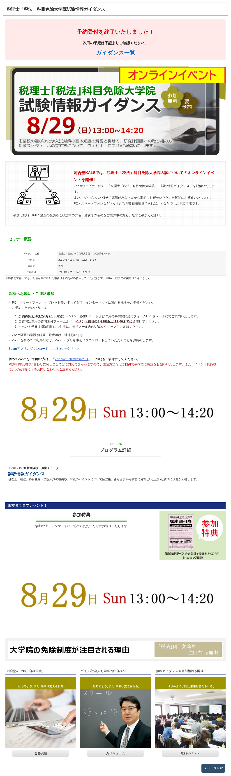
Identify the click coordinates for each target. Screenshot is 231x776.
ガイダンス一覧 (115, 53)
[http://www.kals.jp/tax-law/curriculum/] (115, 712)
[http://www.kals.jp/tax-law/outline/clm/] (115, 649)
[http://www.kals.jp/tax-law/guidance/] (190, 712)
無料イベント (190, 753)
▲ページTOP (213, 768)
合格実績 (41, 753)
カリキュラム (115, 753)
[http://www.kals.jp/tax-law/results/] (40, 712)
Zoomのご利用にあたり (71, 359)
